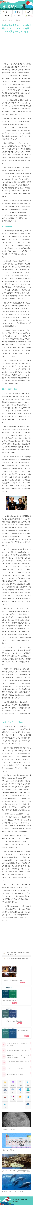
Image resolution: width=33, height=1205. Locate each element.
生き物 (18, 20)
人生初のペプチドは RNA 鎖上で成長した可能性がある (18, 953)
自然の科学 (8, 20)
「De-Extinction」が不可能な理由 (17, 958)
